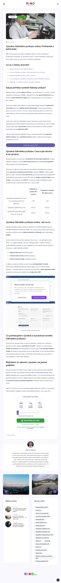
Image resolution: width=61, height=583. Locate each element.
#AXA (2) (38, 510)
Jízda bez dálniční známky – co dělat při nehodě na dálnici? (19, 510)
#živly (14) (39, 553)
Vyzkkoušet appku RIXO (30, 145)
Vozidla (21, 17)
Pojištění (12, 17)
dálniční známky (11, 375)
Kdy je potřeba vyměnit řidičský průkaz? (21, 69)
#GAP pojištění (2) (41, 522)
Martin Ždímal (30, 450)
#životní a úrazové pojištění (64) (44, 557)
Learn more (17, 293)
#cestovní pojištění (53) (43, 516)
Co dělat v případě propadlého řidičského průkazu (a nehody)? (19, 525)
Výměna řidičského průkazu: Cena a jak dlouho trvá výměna (27, 72)
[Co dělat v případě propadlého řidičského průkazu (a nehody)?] (8, 524)
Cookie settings (22, 297)
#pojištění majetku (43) (42, 528)
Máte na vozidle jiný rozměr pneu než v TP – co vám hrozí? (20, 518)
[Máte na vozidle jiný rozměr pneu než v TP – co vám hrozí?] (8, 517)
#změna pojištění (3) (42, 561)
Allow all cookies (39, 297)
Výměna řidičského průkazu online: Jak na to (23, 75)
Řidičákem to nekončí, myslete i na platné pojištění (25, 82)
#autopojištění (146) (42, 507)
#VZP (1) (38, 547)
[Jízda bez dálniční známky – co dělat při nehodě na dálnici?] (8, 509)
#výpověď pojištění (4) (42, 544)
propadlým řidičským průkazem (19, 111)
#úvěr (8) (47, 541)
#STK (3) (38, 541)
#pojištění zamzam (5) (42, 538)
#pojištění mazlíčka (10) (43, 531)
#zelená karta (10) (41, 550)
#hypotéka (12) (40, 525)
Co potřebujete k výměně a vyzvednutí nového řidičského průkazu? (30, 79)
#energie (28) (40, 519)
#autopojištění (11, 435)
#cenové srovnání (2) (42, 513)
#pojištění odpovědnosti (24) (44, 534)
